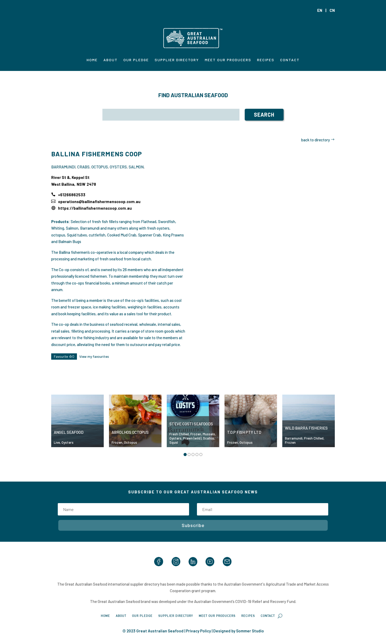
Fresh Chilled (179, 434)
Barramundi (63, 166)
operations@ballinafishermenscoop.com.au (99, 201)
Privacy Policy (198, 630)
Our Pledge (136, 60)
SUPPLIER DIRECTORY (177, 60)
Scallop (208, 438)
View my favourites (94, 356)
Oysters (118, 166)
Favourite (64, 356)
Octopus (99, 166)
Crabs (83, 166)
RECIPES (265, 60)
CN (332, 10)
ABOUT (110, 60)
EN (319, 10)
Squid (173, 442)
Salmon (136, 166)
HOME (92, 60)
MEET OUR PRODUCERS (228, 60)
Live (57, 442)
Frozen (117, 442)
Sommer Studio (250, 630)
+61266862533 (71, 194)
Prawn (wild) (192, 438)
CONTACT (290, 60)
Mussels (209, 434)
